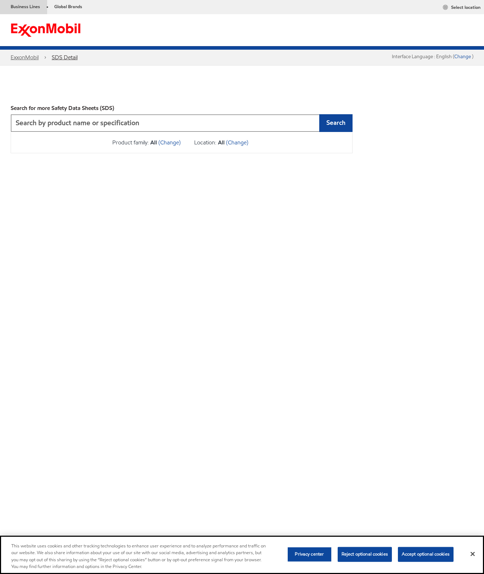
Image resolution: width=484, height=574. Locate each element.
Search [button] (335, 122)
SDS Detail (65, 57)
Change (463, 56)
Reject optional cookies (365, 554)
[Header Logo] (46, 29)
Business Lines (25, 7)
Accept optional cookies (426, 554)
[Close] (472, 554)
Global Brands (68, 7)
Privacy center (309, 554)
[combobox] (181, 123)
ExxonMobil (25, 57)
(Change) (169, 142)
